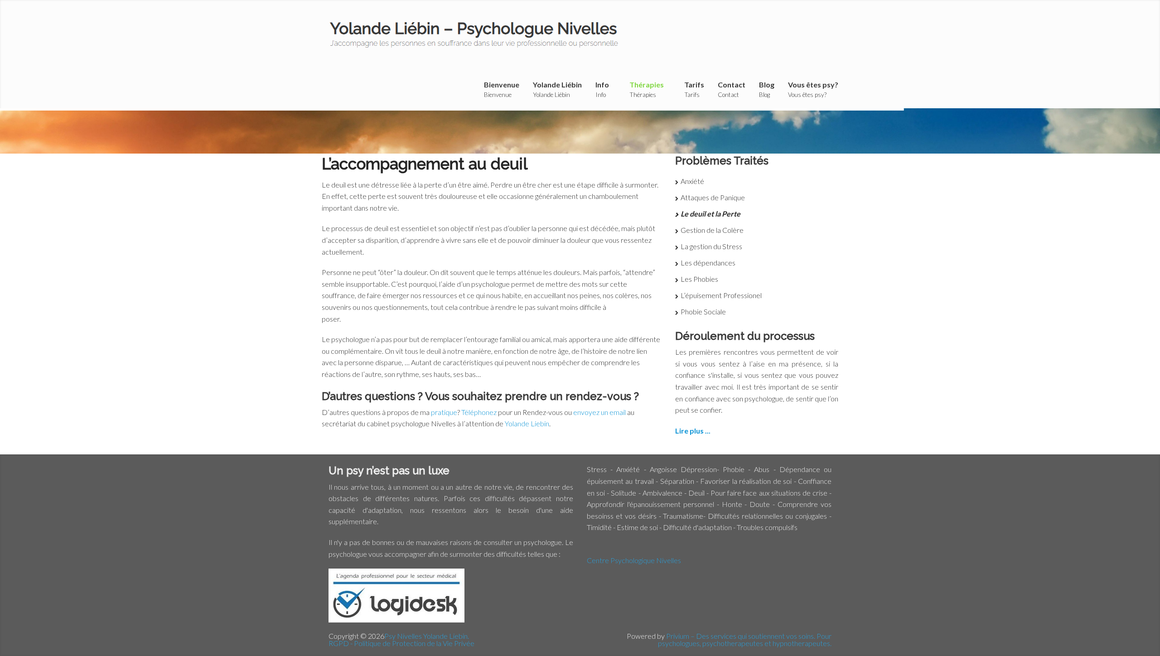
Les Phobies (699, 279)
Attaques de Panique (713, 197)
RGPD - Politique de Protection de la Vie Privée (401, 643)
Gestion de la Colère (712, 230)
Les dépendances (708, 262)
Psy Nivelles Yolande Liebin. (426, 636)
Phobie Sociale (703, 311)
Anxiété (692, 181)
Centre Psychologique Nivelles (634, 560)
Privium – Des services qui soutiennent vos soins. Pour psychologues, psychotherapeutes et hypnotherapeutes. (744, 639)
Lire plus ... (692, 430)
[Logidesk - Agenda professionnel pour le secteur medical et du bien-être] (396, 619)
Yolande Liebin (527, 423)
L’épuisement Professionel (721, 295)
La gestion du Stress (711, 246)
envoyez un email (599, 412)
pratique (444, 412)
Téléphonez (479, 412)
